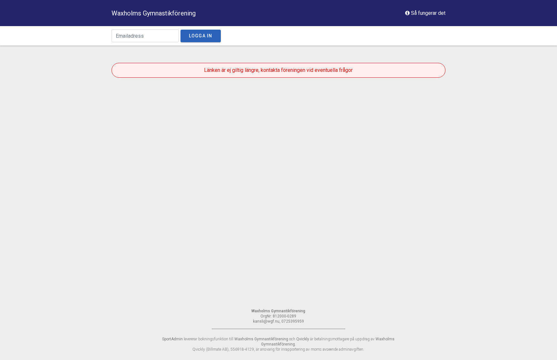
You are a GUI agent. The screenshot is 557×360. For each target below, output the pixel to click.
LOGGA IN (200, 35)
